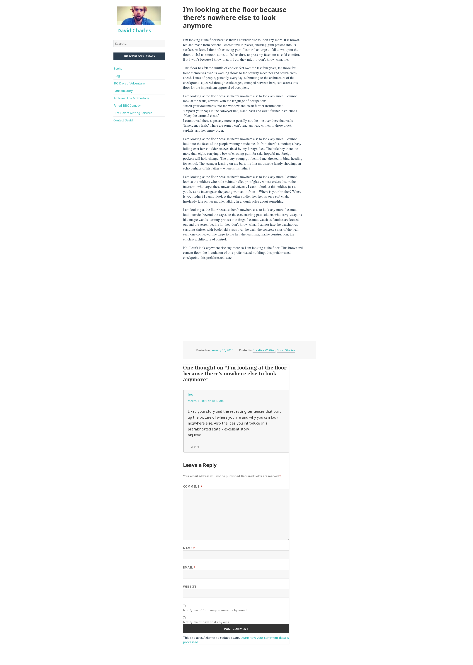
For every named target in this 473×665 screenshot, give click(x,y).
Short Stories (286, 350)
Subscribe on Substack (139, 56)
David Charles (134, 30)
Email (189, 567)
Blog (116, 76)
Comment (192, 486)
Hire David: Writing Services (132, 113)
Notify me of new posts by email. (207, 622)
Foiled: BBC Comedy (127, 105)
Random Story (123, 91)
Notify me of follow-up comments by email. (215, 610)
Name (189, 548)
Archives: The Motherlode (131, 98)
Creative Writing (264, 350)
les (190, 394)
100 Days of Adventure (129, 83)
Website (189, 587)
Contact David (123, 120)
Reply (194, 447)
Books (117, 68)
